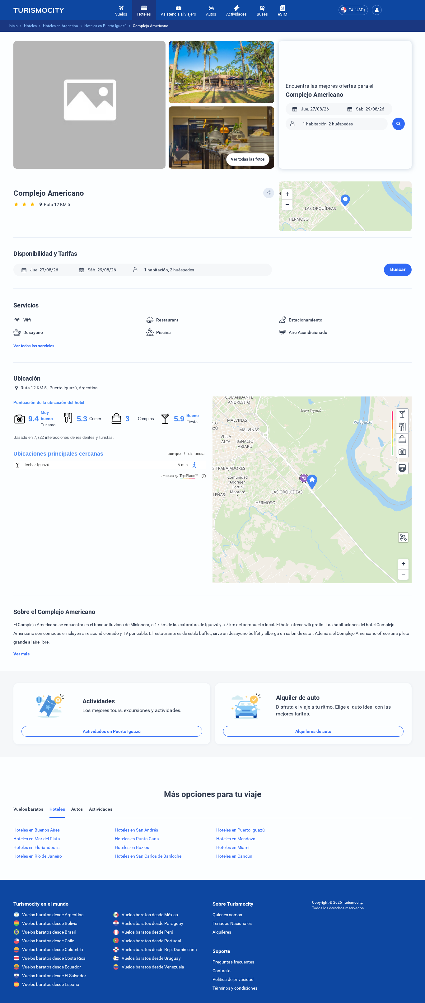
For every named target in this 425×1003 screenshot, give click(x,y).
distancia (196, 453)
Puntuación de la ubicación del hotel (48, 402)
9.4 (33, 419)
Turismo (48, 425)
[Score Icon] (19, 419)
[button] (377, 10)
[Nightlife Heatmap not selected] (402, 414)
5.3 (82, 419)
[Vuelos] (38, 10)
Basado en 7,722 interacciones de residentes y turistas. (63, 437)
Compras (146, 418)
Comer (95, 418)
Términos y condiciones (235, 988)
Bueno (192, 415)
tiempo (174, 453)
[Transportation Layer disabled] (402, 468)
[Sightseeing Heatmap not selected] (402, 452)
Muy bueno (47, 415)
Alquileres (222, 932)
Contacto (222, 970)
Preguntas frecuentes (233, 961)
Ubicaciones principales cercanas (58, 454)
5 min (183, 464)
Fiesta (192, 421)
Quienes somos (227, 914)
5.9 (179, 419)
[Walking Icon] (194, 465)
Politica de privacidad (233, 979)
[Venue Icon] (18, 465)
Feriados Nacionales (232, 923)
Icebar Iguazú (37, 464)
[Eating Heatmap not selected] (402, 427)
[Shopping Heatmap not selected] (402, 439)
